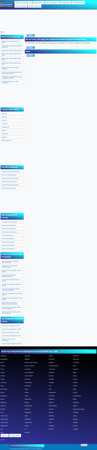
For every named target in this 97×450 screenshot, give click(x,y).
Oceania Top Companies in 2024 (11, 343)
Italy (50, 389)
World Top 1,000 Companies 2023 (12, 50)
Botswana (76, 359)
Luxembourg (77, 396)
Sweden (75, 422)
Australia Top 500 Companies (10, 171)
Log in (2, 439)
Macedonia (28, 399)
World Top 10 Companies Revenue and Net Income (9, 303)
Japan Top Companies (8, 248)
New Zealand (53, 406)
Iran (50, 386)
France (75, 376)
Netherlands (28, 406)
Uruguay (75, 429)
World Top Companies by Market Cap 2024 (12, 46)
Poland (51, 412)
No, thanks (84, 445)
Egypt (74, 372)
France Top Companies (9, 228)
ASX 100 (4, 114)
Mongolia (76, 402)
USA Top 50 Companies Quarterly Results (12, 294)
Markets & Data (33, 6)
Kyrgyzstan (4, 396)
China (2, 369)
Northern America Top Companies (8, 339)
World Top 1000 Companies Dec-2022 (11, 54)
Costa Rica (52, 369)
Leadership (65, 3)
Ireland (75, 386)
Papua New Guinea (78, 409)
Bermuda (51, 359)
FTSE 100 (4, 124)
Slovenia (75, 419)
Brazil (2, 362)
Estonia (3, 376)
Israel (26, 389)
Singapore (28, 419)
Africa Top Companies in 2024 (11, 326)
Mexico (27, 402)
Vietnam (27, 432)
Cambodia (76, 362)
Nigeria (75, 406)
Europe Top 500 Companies (10, 178)
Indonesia (28, 386)
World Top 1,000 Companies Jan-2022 (11, 59)
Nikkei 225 (5, 134)
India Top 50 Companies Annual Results (11, 271)
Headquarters (37, 3)
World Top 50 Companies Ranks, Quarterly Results (11, 307)
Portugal (75, 412)
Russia (75, 416)
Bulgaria (51, 362)
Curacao (75, 369)
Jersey (2, 392)
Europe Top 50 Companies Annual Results (12, 298)
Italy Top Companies (8, 245)
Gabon (3, 379)
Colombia (27, 369)
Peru (2, 412)
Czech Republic (29, 372)
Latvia (26, 396)
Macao (3, 399)
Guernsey (3, 382)
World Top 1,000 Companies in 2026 (11, 41)
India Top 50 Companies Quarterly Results (9, 275)
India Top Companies (8, 242)
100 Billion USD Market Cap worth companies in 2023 (12, 77)
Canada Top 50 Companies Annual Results (10, 266)
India (2, 386)
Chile (74, 366)
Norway (3, 409)
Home (2, 32)
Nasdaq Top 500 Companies (10, 185)
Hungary (51, 382)
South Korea (28, 422)
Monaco (51, 402)
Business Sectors (78, 3)
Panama (51, 409)
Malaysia (51, 399)
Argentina (4, 356)
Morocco (3, 406)
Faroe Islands (29, 376)
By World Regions (51, 3)
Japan (74, 389)
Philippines (28, 412)
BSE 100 (4, 117)
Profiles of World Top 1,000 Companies (10, 82)
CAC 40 (4, 120)
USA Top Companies (8, 238)
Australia (27, 356)
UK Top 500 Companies (9, 188)
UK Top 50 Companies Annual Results (11, 280)
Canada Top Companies (9, 225)
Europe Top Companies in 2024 (11, 336)
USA (2, 432)
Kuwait (75, 392)
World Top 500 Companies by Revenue (10, 68)
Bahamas (76, 356)
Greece (75, 379)
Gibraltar (51, 379)
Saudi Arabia (4, 419)
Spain (50, 422)
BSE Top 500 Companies (9, 175)
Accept (77, 445)
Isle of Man (4, 389)
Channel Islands (53, 366)
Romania (51, 416)
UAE (2, 429)
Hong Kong (28, 382)
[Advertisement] (48, 20)
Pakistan (27, 409)
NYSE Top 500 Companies (9, 181)
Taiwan (27, 426)
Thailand (51, 426)
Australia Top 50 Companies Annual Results (10, 261)
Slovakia (51, 419)
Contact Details (15, 435)
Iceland (75, 382)
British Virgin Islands (31, 362)
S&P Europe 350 (6, 140)
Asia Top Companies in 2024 (10, 332)
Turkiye (75, 426)
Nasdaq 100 (5, 127)
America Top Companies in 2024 (11, 329)
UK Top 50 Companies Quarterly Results (11, 284)
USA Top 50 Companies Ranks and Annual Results (11, 289)
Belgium (27, 359)
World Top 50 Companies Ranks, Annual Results (11, 312)
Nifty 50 (4, 130)
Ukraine (51, 429)
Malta (74, 399)
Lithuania (51, 396)
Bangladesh (4, 359)
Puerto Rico (4, 416)
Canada (3, 366)
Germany (27, 379)
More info (39, 448)
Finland (51, 376)
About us (4, 435)
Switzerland (4, 426)
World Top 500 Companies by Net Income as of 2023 (12, 72)
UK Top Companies (7, 235)
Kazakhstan (52, 392)
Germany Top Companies (9, 232)
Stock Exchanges (21, 6)
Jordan (27, 392)
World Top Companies (21, 3)
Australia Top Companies (9, 222)
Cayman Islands (29, 366)
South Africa (4, 422)
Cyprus (3, 372)
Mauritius (3, 402)
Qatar (26, 416)
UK (25, 429)
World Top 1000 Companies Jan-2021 (11, 63)
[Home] (6, 5)
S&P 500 (4, 137)
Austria (51, 356)
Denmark (51, 372)
